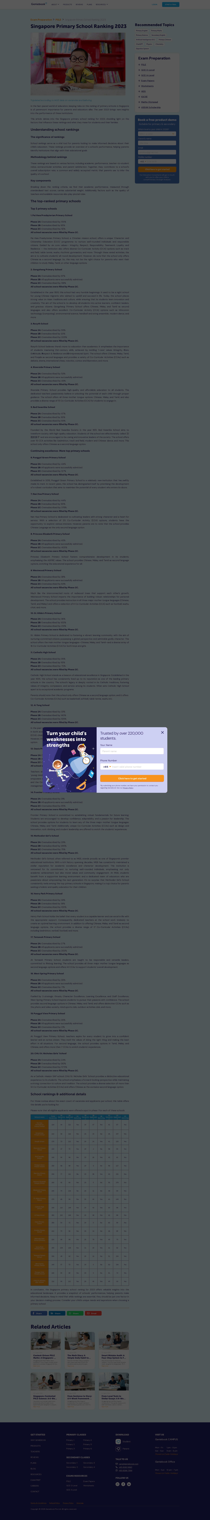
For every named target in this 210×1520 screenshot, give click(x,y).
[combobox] (107, 766)
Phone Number (108, 760)
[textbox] (107, 766)
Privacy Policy (128, 788)
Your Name (106, 745)
